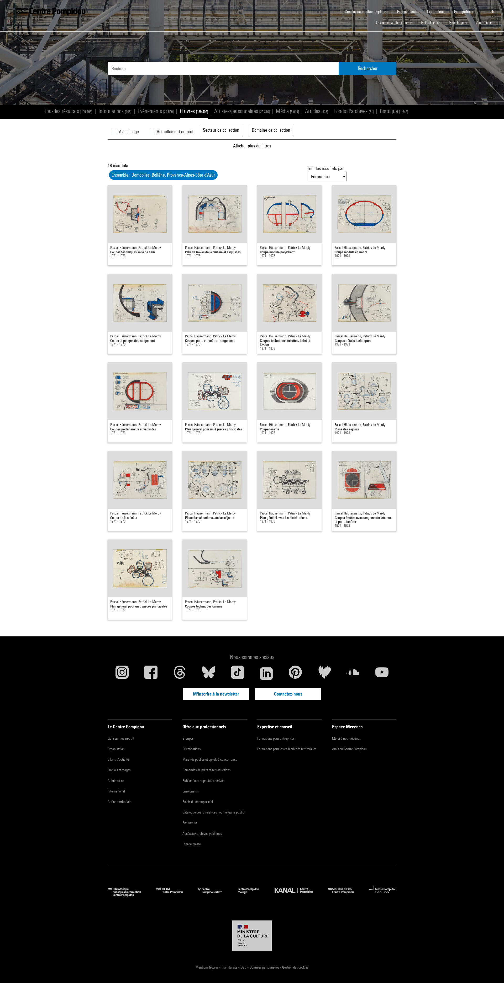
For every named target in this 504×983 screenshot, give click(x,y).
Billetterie (431, 22)
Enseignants (190, 791)
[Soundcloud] (353, 673)
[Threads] (179, 673)
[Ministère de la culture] (252, 935)
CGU (243, 967)
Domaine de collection (271, 130)
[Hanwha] (382, 895)
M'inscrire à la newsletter (216, 694)
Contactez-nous (288, 694)
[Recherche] (483, 9)
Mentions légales (207, 967)
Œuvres (194, 111)
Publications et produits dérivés (203, 781)
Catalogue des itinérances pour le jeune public (213, 812)
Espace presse (191, 844)
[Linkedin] (266, 673)
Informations (114, 111)
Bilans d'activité (118, 759)
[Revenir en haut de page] (492, 971)
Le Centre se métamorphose (366, 11)
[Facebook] (150, 673)
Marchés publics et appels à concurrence (209, 759)
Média (287, 111)
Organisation (116, 749)
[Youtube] (382, 673)
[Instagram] (122, 673)
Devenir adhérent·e (396, 22)
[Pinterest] (295, 673)
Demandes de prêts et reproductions (206, 770)
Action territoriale (119, 802)
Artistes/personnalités (242, 111)
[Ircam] (173, 895)
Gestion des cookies (295, 967)
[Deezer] (324, 673)
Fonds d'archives (354, 111)
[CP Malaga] (252, 895)
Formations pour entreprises (276, 738)
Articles (316, 111)
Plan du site (230, 967)
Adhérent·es (116, 781)
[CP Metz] (214, 895)
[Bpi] (128, 895)
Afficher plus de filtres (252, 145)
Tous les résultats (68, 111)
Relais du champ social (197, 802)
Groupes (187, 738)
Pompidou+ (464, 11)
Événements (156, 111)
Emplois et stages (119, 770)
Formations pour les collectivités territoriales (286, 749)
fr (494, 11)
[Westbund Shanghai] (344, 895)
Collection (436, 11)
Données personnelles (265, 967)
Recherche (189, 823)
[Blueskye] (208, 673)
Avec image (128, 131)
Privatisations (191, 749)
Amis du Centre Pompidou (349, 749)
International (116, 791)
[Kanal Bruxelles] (298, 895)
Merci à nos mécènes (346, 738)
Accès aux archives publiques (202, 833)
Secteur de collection (221, 130)
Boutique (460, 22)
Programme (407, 11)
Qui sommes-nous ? (121, 738)
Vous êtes (485, 22)
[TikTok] (237, 673)
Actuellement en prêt (174, 131)
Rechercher (367, 68)
